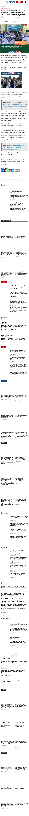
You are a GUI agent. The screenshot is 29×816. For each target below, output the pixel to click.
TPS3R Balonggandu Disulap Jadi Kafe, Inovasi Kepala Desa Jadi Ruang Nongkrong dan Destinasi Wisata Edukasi (21, 769)
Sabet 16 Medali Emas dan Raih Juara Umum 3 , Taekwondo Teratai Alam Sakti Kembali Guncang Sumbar (7, 706)
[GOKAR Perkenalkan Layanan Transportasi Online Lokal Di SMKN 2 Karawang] (5, 643)
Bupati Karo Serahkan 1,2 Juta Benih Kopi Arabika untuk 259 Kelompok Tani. (21, 415)
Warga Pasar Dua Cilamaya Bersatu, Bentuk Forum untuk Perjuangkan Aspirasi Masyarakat (21, 397)
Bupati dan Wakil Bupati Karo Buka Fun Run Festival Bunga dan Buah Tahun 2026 (7, 742)
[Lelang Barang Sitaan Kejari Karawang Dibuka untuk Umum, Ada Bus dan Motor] (7, 228)
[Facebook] (2, 170)
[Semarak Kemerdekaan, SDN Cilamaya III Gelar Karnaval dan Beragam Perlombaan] (5, 197)
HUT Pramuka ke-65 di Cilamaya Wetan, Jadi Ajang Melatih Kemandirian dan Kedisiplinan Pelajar (19, 575)
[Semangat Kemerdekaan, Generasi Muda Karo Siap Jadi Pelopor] (5, 210)
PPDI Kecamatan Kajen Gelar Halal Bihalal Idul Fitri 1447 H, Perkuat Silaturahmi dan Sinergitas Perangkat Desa (18, 365)
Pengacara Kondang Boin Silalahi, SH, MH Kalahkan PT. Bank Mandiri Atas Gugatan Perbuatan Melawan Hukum (7, 254)
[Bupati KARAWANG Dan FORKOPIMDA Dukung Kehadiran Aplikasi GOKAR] (21, 451)
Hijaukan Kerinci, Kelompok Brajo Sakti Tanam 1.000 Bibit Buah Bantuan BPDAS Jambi (7, 396)
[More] (19, 21)
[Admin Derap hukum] (2, 17)
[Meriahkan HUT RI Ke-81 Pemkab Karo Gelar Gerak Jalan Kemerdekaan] (21, 697)
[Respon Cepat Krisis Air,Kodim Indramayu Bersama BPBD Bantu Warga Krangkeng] (21, 472)
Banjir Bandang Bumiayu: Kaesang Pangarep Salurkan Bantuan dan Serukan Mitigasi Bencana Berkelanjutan (7, 804)
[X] (5, 170)
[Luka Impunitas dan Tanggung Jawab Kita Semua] (21, 797)
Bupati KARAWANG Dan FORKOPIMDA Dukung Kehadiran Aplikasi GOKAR (20, 458)
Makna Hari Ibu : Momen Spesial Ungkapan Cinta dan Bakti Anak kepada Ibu (7, 787)
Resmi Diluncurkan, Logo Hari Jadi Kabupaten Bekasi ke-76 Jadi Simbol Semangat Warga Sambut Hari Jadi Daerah (21, 434)
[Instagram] (10, 170)
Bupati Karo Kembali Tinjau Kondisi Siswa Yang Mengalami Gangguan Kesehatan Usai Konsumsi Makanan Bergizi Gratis (18, 309)
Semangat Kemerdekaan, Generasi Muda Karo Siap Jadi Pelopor (18, 209)
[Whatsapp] (8, 170)
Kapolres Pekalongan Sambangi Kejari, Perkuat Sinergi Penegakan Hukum (20, 253)
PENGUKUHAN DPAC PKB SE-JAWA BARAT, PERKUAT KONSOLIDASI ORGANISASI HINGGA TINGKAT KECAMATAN (18, 352)
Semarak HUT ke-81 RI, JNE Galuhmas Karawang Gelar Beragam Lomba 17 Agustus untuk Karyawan (19, 190)
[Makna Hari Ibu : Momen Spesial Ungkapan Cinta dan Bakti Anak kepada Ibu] (7, 779)
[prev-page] (2, 216)
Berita (7, 6)
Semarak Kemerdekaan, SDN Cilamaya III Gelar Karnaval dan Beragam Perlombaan (19, 196)
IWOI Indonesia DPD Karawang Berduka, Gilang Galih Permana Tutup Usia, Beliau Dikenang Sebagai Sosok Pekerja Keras (19, 294)
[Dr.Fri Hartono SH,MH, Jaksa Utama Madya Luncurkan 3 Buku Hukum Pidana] (21, 228)
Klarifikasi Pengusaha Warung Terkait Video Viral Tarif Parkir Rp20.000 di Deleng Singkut (19, 287)
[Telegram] (16, 170)
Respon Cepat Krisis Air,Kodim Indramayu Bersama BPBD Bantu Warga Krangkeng (21, 480)
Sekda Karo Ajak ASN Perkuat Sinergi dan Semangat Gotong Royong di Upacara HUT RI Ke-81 (18, 203)
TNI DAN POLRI (7, 8)
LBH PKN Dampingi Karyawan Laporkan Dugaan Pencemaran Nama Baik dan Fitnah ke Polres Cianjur (21, 272)
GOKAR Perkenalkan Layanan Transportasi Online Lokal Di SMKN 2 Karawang (18, 642)
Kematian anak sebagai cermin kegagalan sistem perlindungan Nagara (6, 768)
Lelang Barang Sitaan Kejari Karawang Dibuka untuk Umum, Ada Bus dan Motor (7, 236)
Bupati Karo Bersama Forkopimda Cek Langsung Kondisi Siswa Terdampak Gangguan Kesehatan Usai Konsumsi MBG (18, 302)
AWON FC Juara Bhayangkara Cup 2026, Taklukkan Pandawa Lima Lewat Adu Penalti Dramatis (7, 724)
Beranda (3, 6)
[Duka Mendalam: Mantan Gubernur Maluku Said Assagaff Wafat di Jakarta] (21, 779)
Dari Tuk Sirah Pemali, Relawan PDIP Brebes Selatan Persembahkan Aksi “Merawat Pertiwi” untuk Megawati (18, 372)
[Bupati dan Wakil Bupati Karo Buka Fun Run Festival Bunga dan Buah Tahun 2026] (7, 735)
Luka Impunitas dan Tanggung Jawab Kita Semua (21, 803)
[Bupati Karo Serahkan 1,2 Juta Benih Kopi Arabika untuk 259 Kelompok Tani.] (21, 407)
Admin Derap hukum (9, 17)
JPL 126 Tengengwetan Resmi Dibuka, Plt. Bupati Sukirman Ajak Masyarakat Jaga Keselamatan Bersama (7, 434)
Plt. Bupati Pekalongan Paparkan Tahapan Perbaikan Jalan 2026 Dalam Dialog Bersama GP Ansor (18, 359)
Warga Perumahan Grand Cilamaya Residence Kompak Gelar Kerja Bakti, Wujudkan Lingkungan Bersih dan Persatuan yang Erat (18, 552)
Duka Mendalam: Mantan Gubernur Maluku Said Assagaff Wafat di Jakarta (20, 787)
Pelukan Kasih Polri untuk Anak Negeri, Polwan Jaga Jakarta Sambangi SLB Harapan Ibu (20, 501)
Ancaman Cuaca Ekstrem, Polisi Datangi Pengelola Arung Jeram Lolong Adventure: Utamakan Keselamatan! (13, 671)
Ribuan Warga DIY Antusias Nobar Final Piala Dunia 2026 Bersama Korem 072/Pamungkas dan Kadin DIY (21, 744)
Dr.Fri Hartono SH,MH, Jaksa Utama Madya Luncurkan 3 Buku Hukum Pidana (21, 236)
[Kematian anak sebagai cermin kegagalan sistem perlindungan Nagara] (7, 761)
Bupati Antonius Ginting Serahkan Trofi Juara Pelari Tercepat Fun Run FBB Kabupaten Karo (20, 724)
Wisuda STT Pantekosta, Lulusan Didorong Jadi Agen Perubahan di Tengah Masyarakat (18, 636)
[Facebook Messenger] (13, 170)
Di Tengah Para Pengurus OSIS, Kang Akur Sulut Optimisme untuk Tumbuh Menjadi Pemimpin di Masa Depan (13, 610)
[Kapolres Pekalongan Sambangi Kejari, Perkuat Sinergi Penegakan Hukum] (21, 246)
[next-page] (4, 216)
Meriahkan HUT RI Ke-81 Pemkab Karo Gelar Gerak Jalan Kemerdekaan (20, 705)
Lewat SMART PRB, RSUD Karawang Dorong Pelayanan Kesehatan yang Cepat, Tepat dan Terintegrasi (7, 415)
